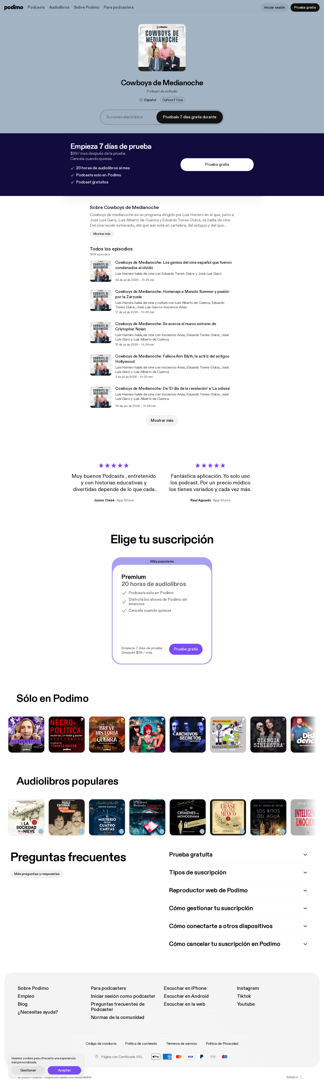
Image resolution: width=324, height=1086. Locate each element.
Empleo (26, 996)
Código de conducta (101, 1043)
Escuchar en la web (184, 1004)
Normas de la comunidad (117, 1017)
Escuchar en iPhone (185, 988)
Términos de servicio (181, 1043)
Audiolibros (59, 7)
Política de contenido (141, 1043)
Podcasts (36, 7)
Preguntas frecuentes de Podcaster (118, 1007)
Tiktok (244, 996)
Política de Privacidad (222, 1043)
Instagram (248, 988)
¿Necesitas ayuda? (38, 1012)
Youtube (246, 1004)
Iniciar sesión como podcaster (123, 996)
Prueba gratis (305, 7)
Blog (23, 1004)
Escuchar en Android (186, 996)
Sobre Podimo (86, 7)
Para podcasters (118, 7)
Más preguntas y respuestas (37, 874)
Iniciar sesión (274, 7)
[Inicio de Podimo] (13, 7)
